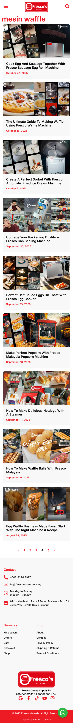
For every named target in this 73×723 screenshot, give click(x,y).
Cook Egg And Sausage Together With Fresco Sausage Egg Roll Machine (35, 65)
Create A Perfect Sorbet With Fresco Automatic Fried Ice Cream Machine (34, 181)
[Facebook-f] (28, 698)
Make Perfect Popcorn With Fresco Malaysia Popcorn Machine (33, 354)
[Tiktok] (36, 698)
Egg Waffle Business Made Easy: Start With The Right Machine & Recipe (35, 528)
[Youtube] (44, 698)
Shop (7, 653)
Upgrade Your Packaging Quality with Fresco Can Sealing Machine (34, 239)
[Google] (20, 698)
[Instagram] (52, 698)
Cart (6, 642)
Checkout (9, 647)
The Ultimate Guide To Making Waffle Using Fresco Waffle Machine (35, 123)
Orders (8, 637)
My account (11, 632)
